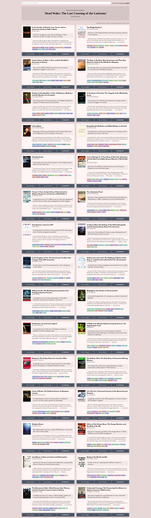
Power (106, 444)
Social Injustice (67, 47)
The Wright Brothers (94, 27)
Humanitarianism (46, 510)
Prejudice (106, 278)
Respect (62, 411)
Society (96, 210)
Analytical (103, 212)
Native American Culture (99, 446)
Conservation (124, 345)
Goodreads (68, 44)
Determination (47, 279)
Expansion (122, 508)
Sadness (34, 115)
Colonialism (43, 146)
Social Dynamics (90, 310)
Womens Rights (95, 378)
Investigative (48, 378)
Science (40, 175)
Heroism (40, 508)
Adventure (89, 113)
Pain (106, 477)
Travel (97, 345)
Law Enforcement (115, 444)
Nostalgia (46, 246)
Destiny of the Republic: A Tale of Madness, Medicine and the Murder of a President (52, 94)
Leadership (44, 144)
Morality (117, 113)
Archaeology (35, 510)
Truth (37, 378)
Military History (46, 508)
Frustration (39, 115)
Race (88, 477)
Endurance (106, 82)
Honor (62, 212)
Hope (120, 179)
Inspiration (93, 47)
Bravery (55, 508)
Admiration (101, 47)
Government (39, 144)
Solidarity (123, 475)
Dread (103, 413)
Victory (120, 80)
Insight (88, 212)
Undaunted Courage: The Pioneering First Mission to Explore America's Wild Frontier (107, 489)
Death (93, 144)
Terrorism (111, 278)
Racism (94, 278)
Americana (38, 343)
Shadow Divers (37, 424)
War (97, 179)
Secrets (108, 309)
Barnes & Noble (58, 208)
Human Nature (35, 80)
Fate (40, 80)
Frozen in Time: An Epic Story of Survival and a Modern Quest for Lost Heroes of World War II (49, 193)
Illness (119, 144)
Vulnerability (101, 144)
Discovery (53, 212)
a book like (124, 3)
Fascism (46, 47)
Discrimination (104, 475)
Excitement (42, 444)
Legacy (61, 80)
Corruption (94, 444)
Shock (68, 113)
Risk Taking (95, 45)
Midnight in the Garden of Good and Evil (102, 291)
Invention (125, 45)
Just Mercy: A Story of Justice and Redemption (49, 457)
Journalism (38, 177)
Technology (89, 45)
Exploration (89, 115)
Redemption (35, 49)
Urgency (34, 82)
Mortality (89, 144)
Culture (42, 244)
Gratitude (95, 146)
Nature (64, 80)
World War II (51, 47)
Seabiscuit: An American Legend (44, 324)
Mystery (42, 113)
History (39, 49)
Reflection (124, 144)
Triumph (48, 343)
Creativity (107, 45)
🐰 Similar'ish (65, 54)
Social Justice (47, 477)
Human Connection (113, 144)
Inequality (56, 113)
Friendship (116, 80)
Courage (42, 47)
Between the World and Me (97, 457)
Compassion (110, 380)
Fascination (51, 246)
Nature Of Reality (91, 413)
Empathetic (93, 212)
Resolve (41, 82)
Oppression (62, 475)
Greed (102, 444)
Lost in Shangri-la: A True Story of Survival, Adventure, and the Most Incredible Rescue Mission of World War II (107, 159)
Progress (44, 413)
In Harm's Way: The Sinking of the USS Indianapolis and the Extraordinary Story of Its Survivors (106, 226)
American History (62, 113)
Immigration (69, 244)
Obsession (61, 175)
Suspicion (110, 310)
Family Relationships (59, 47)
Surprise (46, 177)
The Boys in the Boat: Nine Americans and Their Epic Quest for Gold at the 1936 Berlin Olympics (106, 61)
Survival (68, 80)
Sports (96, 82)
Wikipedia (121, 77)
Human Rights (111, 378)
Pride (97, 47)
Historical (99, 212)
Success (121, 45)
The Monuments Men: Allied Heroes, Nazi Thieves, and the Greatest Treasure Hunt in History (51, 489)
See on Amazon (47, 54)
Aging (96, 144)
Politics (43, 49)
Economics (64, 244)
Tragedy (57, 80)
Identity (98, 475)
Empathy (117, 210)
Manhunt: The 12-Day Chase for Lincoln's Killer (49, 358)
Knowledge (67, 376)
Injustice (47, 113)
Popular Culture (57, 244)
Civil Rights (89, 278)
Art (66, 508)
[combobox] (66, 3)
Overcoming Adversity (97, 80)
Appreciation (106, 347)
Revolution (53, 146)
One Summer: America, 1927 (42, 225)
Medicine (38, 113)
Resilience (44, 80)
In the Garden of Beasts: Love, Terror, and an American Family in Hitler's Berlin (49, 28)
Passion (124, 80)
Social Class (117, 309)
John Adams (36, 126)
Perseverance (101, 45)
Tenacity (116, 45)
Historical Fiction (36, 47)
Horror (50, 49)
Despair (98, 115)
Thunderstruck (37, 157)
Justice (121, 113)
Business (57, 175)
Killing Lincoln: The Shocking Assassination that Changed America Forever (50, 292)
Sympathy (113, 210)
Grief (40, 312)
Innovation (112, 45)
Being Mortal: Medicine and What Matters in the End (107, 126)
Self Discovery (102, 345)
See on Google (30, 54)
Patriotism (59, 144)
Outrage (44, 312)
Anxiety (53, 49)
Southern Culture (91, 309)
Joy (54, 343)
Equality (48, 413)
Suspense (50, 376)
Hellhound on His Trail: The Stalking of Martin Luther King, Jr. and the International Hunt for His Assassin (107, 259)
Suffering (106, 144)
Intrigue (106, 310)
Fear (47, 49)
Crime (33, 177)
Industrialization (50, 175)
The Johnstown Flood (95, 192)
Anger (71, 113)
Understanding (106, 146)
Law (106, 446)
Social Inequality (90, 380)
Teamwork (89, 80)
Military (88, 246)
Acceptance (90, 146)
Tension (54, 376)
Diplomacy (50, 144)
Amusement (89, 347)
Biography (101, 82)
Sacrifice (111, 80)
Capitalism (101, 378)
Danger (51, 442)
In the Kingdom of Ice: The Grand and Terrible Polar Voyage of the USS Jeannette (51, 259)
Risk (64, 278)
